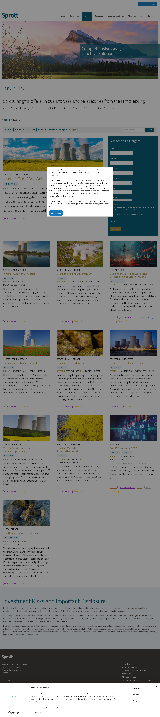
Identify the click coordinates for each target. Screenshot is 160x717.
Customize (135, 695)
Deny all (136, 701)
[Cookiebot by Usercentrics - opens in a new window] (14, 712)
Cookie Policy (90, 706)
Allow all (136, 688)
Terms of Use (102, 170)
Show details (33, 713)
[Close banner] (156, 686)
